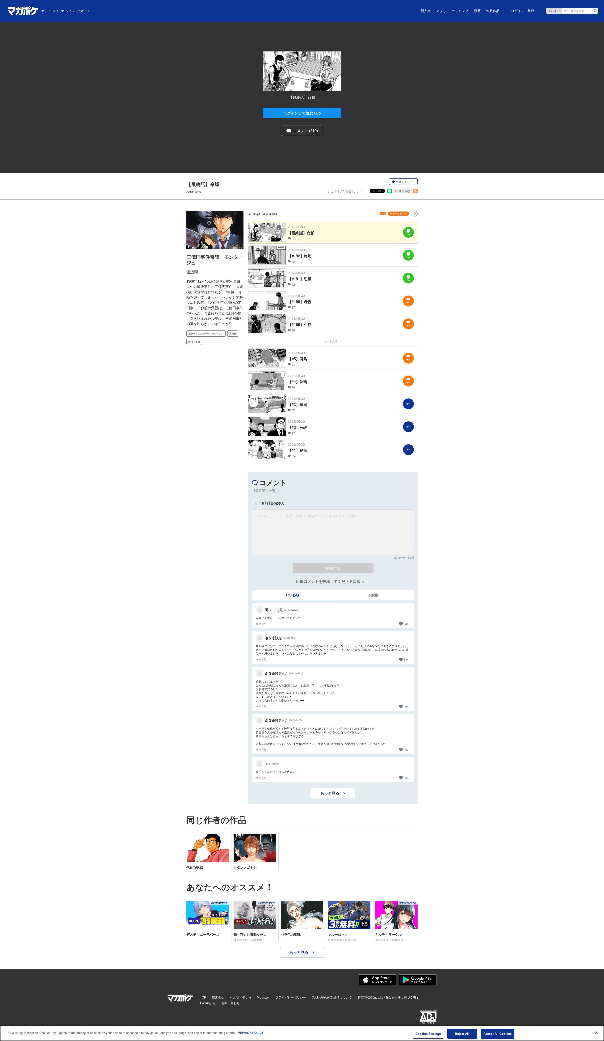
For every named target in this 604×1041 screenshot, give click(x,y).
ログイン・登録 (522, 11)
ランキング (460, 11)
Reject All (462, 1033)
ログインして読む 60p (302, 113)
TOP (203, 997)
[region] (302, 1033)
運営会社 (218, 997)
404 (406, 706)
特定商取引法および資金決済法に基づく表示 (388, 997)
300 (406, 777)
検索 (595, 11)
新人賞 (426, 11)
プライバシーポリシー (290, 997)
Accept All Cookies (497, 1033)
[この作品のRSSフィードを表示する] (415, 191)
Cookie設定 (208, 1003)
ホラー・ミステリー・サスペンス (206, 333)
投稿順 (373, 594)
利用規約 (263, 997)
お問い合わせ (230, 1003)
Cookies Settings (428, 1033)
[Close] (596, 1033)
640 (406, 624)
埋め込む (404, 191)
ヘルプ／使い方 (241, 997)
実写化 (232, 333)
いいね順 (292, 594)
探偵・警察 (194, 341)
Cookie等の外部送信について (332, 997)
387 (406, 749)
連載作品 (492, 11)
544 (406, 659)
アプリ (441, 11)
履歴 (477, 11)
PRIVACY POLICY (251, 1032)
